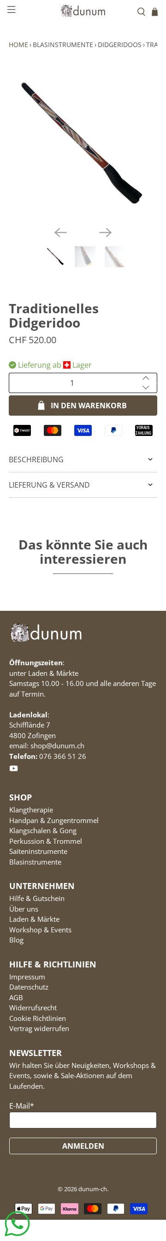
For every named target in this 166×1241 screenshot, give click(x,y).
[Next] (106, 232)
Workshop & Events (40, 929)
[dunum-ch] (83, 10)
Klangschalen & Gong (43, 830)
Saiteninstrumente (38, 851)
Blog (16, 939)
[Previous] (60, 232)
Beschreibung (36, 459)
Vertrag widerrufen (39, 1028)
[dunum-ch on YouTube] (13, 770)
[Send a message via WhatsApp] (17, 1223)
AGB (16, 997)
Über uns (23, 908)
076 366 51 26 (62, 756)
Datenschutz (28, 986)
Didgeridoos (120, 44)
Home (18, 44)
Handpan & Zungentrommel (54, 820)
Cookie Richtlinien (37, 1018)
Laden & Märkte (34, 919)
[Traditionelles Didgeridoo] (83, 144)
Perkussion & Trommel (45, 841)
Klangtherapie (31, 809)
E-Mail (21, 1106)
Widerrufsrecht (33, 1007)
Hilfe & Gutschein (37, 898)
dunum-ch (92, 1189)
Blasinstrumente (63, 44)
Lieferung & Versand (49, 485)
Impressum (27, 976)
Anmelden (83, 1146)
